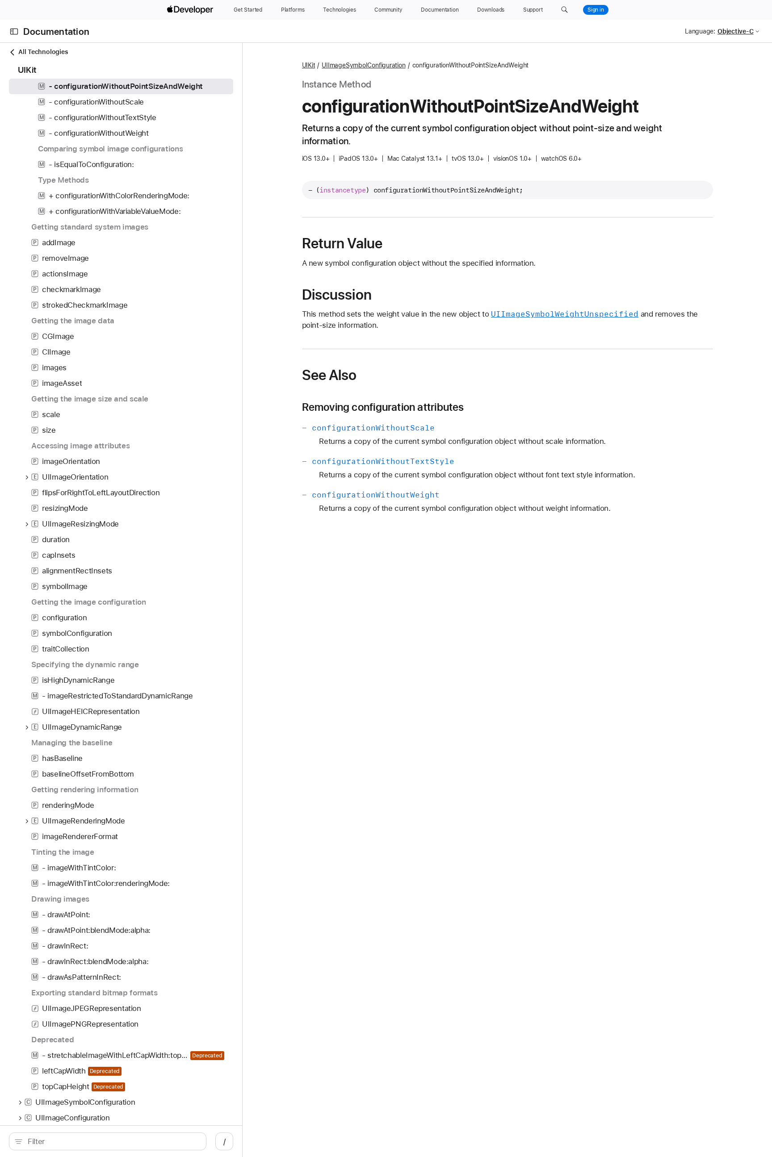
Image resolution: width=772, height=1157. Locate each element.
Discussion (337, 295)
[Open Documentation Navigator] (14, 31)
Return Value (342, 243)
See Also (329, 375)
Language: (700, 31)
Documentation (56, 31)
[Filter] (112, 1141)
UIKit (308, 65)
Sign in (595, 10)
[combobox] (112, 1141)
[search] (107, 1141)
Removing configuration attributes (383, 407)
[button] (564, 10)
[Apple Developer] (191, 10)
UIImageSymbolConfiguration (363, 65)
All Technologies (43, 51)
